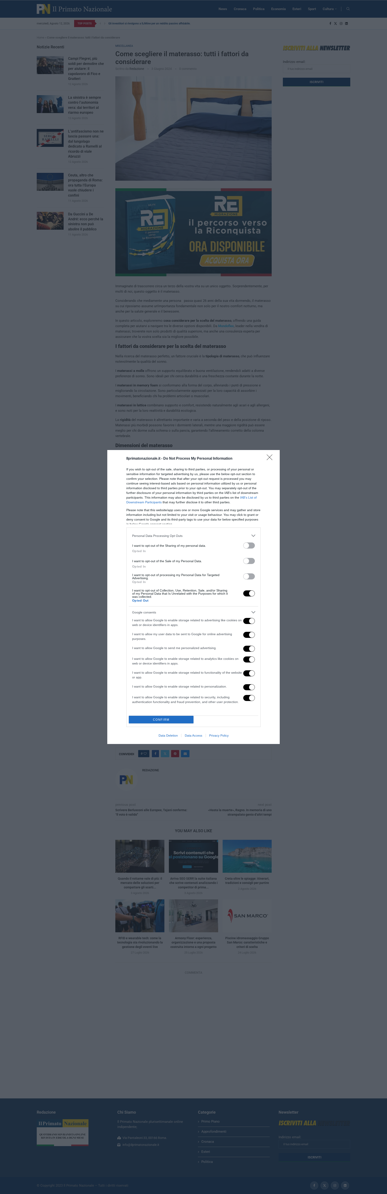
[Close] (271, 458)
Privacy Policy (219, 735)
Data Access (193, 735)
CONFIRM (161, 719)
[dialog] (193, 597)
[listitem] (193, 535)
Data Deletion (168, 735)
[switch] (249, 545)
